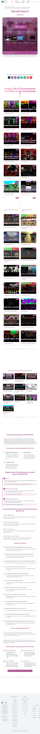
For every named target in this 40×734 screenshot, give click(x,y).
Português (34, 715)
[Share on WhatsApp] (21, 77)
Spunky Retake (15, 712)
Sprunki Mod (15, 703)
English (34, 707)
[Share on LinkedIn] (18, 77)
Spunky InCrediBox (17, 1)
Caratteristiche (25, 708)
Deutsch (34, 711)
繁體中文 (34, 709)
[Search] (32, 2)
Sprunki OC (15, 717)
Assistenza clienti (25, 698)
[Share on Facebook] (12, 77)
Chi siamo (25, 714)
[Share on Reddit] (28, 77)
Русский (34, 717)
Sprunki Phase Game (10, 6)
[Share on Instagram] (15, 77)
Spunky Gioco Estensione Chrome (4, 716)
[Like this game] (33, 52)
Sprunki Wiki (15, 722)
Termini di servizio (25, 703)
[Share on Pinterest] (31, 77)
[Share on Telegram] (24, 77)
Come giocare (25, 710)
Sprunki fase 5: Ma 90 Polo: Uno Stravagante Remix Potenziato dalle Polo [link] (17, 7)
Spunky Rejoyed (15, 710)
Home (12, 1)
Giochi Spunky (28, 1)
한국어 (34, 713)
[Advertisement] (20, 64)
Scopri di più (25, 705)
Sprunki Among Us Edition (13, 640)
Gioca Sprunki (23, 1)
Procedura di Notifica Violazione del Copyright (5, 719)
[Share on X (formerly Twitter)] (9, 77)
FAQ (25, 712)
